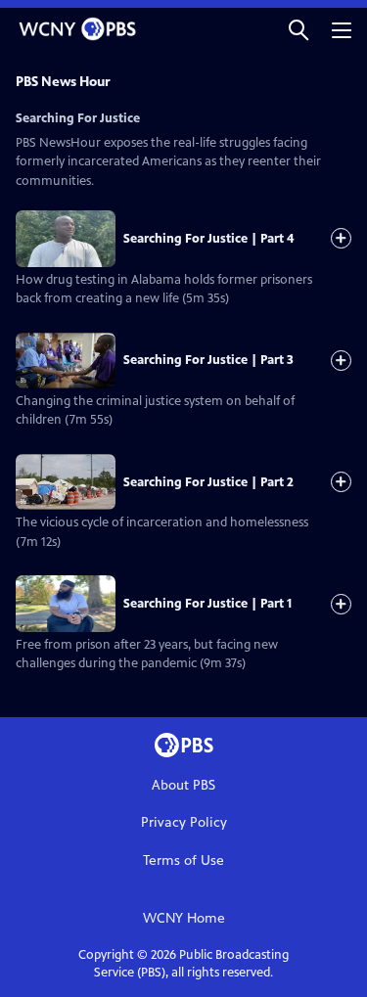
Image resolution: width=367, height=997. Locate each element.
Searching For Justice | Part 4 (208, 239)
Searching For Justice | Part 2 (208, 482)
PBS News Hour (63, 81)
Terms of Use (183, 860)
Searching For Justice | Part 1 (207, 604)
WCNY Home (184, 918)
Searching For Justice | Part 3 (208, 360)
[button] (298, 29)
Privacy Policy (184, 822)
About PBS (183, 785)
